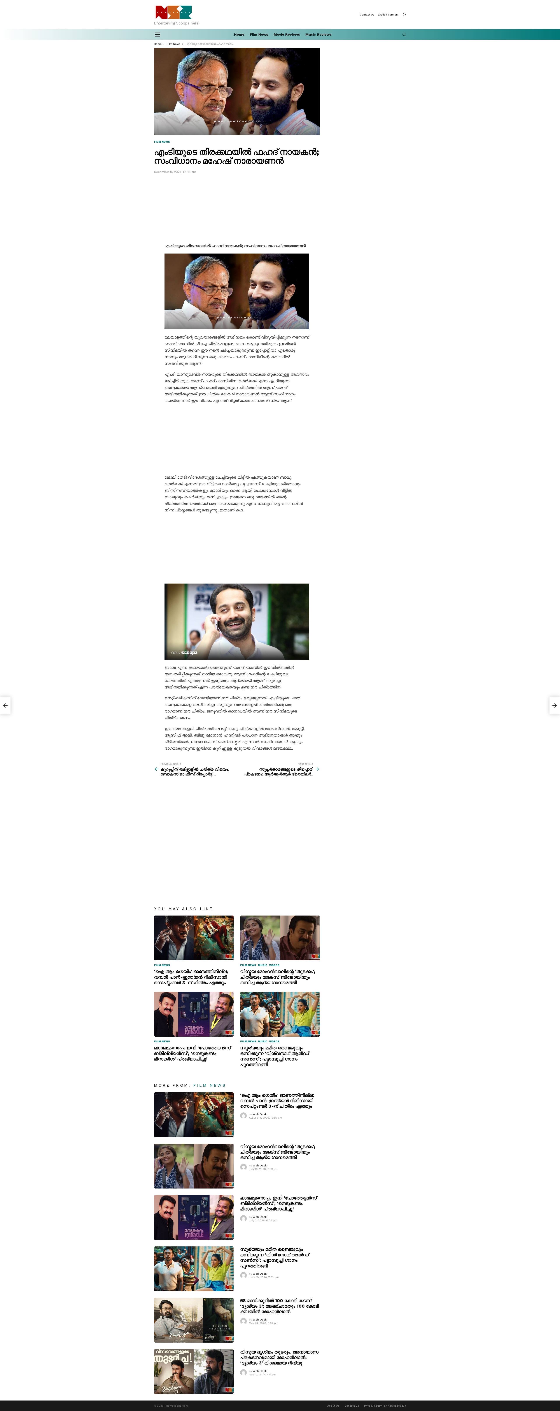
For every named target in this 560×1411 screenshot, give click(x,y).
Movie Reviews (287, 34)
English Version (388, 14)
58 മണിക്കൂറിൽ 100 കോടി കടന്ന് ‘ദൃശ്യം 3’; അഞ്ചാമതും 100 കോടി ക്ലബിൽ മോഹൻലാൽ (279, 1306)
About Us (333, 1405)
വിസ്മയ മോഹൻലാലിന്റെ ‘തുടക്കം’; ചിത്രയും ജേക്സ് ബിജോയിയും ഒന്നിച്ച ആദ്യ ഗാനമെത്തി (277, 977)
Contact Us (367, 14)
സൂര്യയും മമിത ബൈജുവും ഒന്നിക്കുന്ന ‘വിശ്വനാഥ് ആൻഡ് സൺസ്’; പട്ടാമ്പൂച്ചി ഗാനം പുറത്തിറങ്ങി (274, 1056)
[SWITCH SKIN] (404, 14)
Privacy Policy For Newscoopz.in (385, 1405)
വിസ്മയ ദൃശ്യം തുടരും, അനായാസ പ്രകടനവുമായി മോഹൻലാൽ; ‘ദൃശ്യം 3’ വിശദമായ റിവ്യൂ (279, 1357)
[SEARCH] (404, 34)
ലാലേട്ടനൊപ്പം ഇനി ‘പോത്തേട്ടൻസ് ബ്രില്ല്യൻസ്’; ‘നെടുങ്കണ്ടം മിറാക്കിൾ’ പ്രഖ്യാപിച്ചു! (192, 1053)
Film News (259, 34)
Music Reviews (318, 34)
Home (239, 34)
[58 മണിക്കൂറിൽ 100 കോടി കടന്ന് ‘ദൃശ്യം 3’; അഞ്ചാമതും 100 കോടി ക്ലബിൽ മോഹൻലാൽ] (194, 1320)
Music (262, 965)
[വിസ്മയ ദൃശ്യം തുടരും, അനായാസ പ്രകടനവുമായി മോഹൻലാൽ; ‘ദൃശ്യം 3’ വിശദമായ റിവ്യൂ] (194, 1371)
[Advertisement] (237, 207)
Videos (274, 965)
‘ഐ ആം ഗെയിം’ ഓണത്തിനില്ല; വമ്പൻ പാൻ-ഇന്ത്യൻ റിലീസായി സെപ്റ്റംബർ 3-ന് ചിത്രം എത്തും (191, 977)
